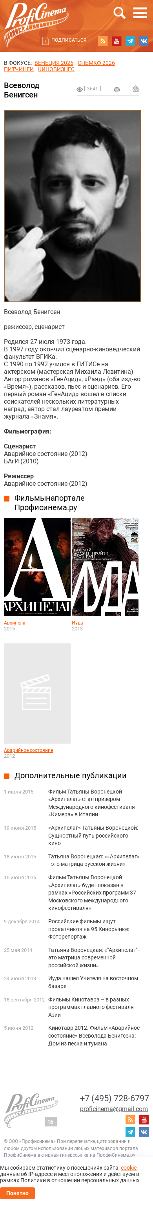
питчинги (19, 69)
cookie (129, 1168)
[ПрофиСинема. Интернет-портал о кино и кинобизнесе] (36, 16)
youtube (116, 41)
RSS (103, 41)
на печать (117, 89)
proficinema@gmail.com (114, 1109)
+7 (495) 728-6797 (114, 1098)
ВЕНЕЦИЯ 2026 (54, 63)
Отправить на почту (136, 88)
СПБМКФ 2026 (96, 63)
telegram (130, 41)
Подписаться (69, 40)
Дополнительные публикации (71, 775)
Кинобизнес (56, 69)
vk (144, 41)
